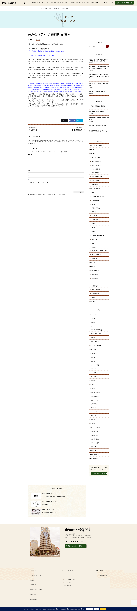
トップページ (33, 570)
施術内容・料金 (55, 3)
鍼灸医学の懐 (67, 585)
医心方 (38, 39)
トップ (31, 8)
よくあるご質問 (33, 599)
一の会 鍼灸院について (34, 3)
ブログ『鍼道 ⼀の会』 (70, 579)
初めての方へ (45, 3)
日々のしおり (67, 582)
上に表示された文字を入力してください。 (38, 182)
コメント (31, 154)
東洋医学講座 (94, 3)
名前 (29, 171)
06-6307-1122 (108, 2)
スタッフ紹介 (65, 3)
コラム (87, 3)
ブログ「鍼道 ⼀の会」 (46, 8)
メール (29, 176)
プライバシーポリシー (101, 575)
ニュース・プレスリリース (68, 570)
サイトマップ (99, 580)
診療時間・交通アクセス (77, 3)
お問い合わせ (99, 570)
